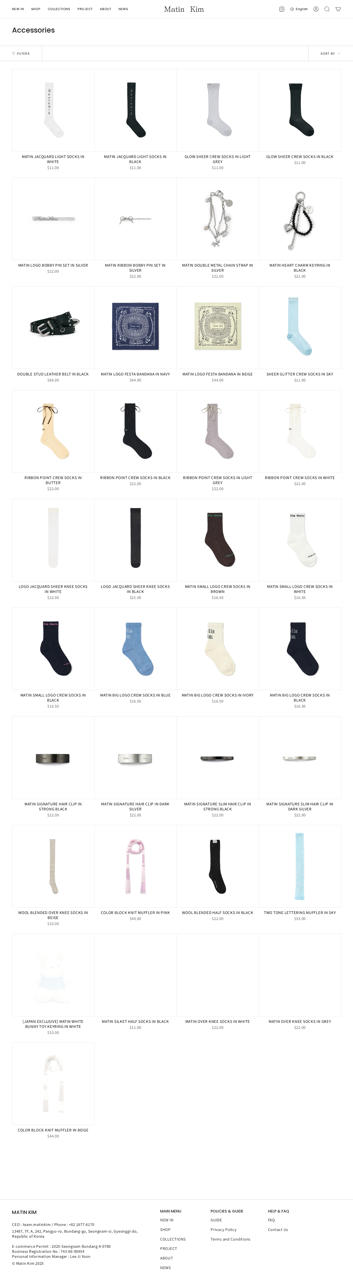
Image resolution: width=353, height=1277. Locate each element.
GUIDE (216, 1219)
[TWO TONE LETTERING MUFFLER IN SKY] (300, 866)
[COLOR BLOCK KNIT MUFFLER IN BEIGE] (53, 1084)
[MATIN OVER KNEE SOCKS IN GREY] (300, 975)
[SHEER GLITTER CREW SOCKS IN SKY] (300, 328)
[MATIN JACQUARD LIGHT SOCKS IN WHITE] (53, 110)
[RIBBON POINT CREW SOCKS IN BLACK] (136, 431)
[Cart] (338, 9)
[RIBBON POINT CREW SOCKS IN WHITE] (300, 431)
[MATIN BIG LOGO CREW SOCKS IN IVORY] (218, 649)
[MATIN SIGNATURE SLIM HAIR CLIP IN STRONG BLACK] (218, 757)
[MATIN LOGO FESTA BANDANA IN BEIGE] (218, 328)
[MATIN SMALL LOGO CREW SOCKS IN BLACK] (53, 649)
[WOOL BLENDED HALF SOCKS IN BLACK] (218, 866)
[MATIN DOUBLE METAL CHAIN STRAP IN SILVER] (218, 219)
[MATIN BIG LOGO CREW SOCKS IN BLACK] (300, 649)
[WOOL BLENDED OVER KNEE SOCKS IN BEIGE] (53, 866)
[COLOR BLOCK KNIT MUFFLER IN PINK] (136, 866)
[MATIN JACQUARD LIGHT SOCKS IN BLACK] (136, 110)
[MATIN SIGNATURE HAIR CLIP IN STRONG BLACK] (53, 757)
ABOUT (166, 1257)
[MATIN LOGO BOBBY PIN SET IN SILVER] (53, 219)
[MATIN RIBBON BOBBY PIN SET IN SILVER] (136, 219)
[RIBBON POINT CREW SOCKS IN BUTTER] (53, 431)
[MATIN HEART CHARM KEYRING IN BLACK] (300, 219)
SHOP (165, 1229)
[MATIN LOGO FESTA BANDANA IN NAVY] (136, 328)
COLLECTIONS (173, 1239)
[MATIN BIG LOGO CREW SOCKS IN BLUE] (136, 649)
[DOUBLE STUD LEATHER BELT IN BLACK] (53, 328)
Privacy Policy (224, 1229)
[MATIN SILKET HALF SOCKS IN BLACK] (136, 975)
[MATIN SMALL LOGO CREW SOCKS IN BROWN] (218, 540)
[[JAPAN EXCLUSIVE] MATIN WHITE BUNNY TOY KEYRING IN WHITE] (53, 975)
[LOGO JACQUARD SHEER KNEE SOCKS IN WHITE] (53, 540)
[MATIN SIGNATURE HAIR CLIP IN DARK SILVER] (136, 757)
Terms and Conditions (230, 1239)
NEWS (165, 1267)
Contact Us (278, 1229)
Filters (23, 53)
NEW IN (167, 1219)
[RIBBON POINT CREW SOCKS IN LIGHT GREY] (218, 431)
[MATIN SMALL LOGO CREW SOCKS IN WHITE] (300, 540)
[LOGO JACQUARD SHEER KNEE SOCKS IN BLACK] (136, 540)
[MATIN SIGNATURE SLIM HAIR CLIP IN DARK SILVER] (300, 757)
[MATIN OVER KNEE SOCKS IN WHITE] (218, 975)
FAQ (271, 1219)
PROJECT (168, 1248)
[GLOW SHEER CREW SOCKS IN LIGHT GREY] (218, 110)
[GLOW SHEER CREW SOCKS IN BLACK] (300, 110)
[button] (36, 9)
